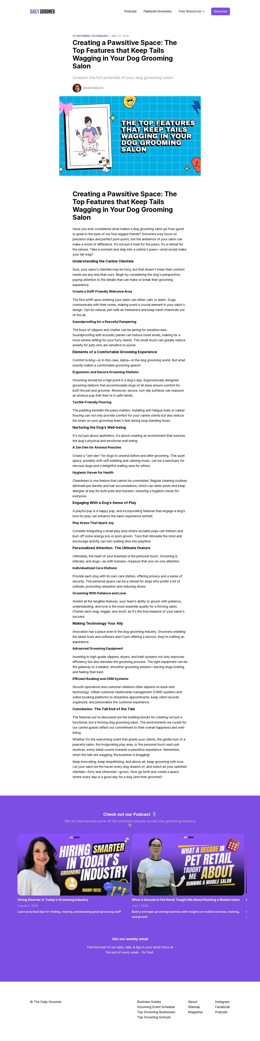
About (192, 1002)
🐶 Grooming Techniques (90, 35)
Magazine (195, 1012)
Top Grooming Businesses (156, 1012)
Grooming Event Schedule (156, 1007)
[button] (191, 11)
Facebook (222, 1007)
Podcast (130, 11)
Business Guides (149, 1002)
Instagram (222, 1002)
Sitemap (194, 1007)
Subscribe (220, 11)
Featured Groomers (157, 11)
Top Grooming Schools (154, 1017)
